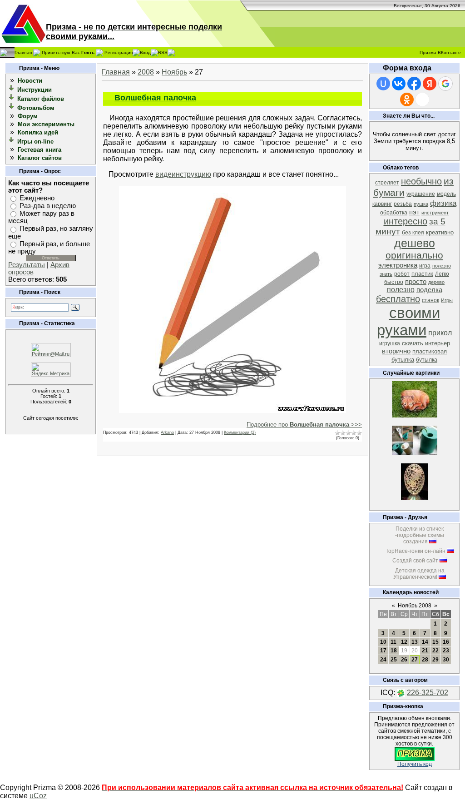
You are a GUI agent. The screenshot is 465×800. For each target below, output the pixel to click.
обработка (393, 212)
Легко (442, 274)
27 (414, 659)
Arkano (167, 432)
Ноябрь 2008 (414, 605)
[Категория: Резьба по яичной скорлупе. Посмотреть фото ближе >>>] (414, 497)
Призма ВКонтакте (440, 52)
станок (430, 300)
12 (404, 642)
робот (402, 274)
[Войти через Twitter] (422, 99)
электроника (397, 265)
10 (383, 642)
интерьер (437, 343)
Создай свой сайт (415, 560)
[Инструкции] (11, 89)
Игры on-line (35, 141)
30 (446, 659)
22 (435, 650)
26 (404, 659)
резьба (403, 204)
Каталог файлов (40, 98)
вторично (396, 351)
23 (446, 650)
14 (425, 642)
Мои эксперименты (46, 124)
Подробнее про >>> (304, 424)
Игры (447, 300)
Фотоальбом (35, 107)
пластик (422, 273)
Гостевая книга (39, 149)
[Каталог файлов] (11, 98)
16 (446, 642)
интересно (405, 221)
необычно (421, 181)
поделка (429, 289)
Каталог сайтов (40, 157)
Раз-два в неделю (48, 205)
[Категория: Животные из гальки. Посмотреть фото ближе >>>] (414, 415)
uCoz (38, 796)
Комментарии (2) (240, 432)
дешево (414, 243)
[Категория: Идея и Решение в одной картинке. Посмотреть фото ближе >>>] (414, 453)
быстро (393, 282)
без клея (413, 232)
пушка (421, 204)
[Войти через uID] (383, 83)
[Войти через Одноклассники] (407, 99)
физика (443, 203)
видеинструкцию (183, 174)
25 (394, 659)
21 (425, 650)
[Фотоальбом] (11, 107)
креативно (440, 232)
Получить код (414, 764)
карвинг (382, 204)
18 (394, 650)
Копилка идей (38, 132)
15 (435, 642)
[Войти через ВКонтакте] (399, 83)
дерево (436, 282)
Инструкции (34, 89)
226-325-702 (427, 692)
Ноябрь (174, 72)
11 (393, 642)
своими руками (408, 321)
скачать (412, 343)
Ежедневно (37, 198)
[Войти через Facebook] (414, 83)
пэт (414, 212)
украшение (420, 194)
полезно (401, 289)
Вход (145, 52)
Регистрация (118, 52)
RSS (163, 52)
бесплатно (398, 299)
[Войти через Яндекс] (429, 83)
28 (425, 659)
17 (383, 650)
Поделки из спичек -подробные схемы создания (419, 535)
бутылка (426, 360)
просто (415, 281)
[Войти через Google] (445, 83)
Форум (28, 116)
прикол (440, 333)
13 (414, 642)
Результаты (26, 264)
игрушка (389, 343)
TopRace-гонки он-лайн (415, 551)
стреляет (387, 182)
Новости (30, 80)
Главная (23, 52)
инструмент (435, 212)
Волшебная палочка (155, 97)
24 (383, 659)
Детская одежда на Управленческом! (419, 573)
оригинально (414, 255)
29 (435, 659)
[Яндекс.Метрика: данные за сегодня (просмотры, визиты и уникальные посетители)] (51, 370)
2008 (146, 72)
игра (424, 266)
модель (446, 194)
